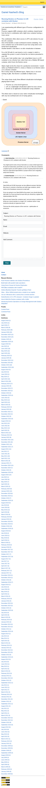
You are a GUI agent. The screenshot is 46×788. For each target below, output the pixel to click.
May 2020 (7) (5, 482)
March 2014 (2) (5, 643)
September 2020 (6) (7, 472)
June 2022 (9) (5, 425)
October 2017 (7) (6, 554)
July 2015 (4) (5, 612)
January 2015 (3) (6, 622)
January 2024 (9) (6, 386)
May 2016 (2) (5, 591)
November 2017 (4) (7, 552)
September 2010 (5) (7, 725)
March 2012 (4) (5, 692)
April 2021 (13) (5, 458)
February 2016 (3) (6, 598)
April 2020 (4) (5, 484)
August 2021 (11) (6, 449)
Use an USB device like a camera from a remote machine (17, 294)
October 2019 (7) (6, 498)
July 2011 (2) (5, 708)
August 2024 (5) (6, 369)
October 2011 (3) (6, 701)
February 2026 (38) (7, 330)
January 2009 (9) (6, 771)
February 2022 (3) (6, 435)
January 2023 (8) (6, 409)
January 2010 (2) (6, 743)
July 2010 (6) (5, 729)
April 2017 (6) (5, 566)
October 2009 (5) (6, 750)
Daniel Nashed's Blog (13, 12)
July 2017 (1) (5, 561)
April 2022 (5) (5, 430)
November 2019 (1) (7, 496)
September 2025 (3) (7, 341)
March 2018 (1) (5, 542)
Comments (4, 151)
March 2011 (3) (5, 715)
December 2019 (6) (7, 493)
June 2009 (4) (5, 760)
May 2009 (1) (5, 762)
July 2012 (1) (5, 685)
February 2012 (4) (6, 694)
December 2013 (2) (7, 650)
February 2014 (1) (6, 645)
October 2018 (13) (6, 526)
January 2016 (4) (6, 601)
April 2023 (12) (5, 402)
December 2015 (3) (7, 603)
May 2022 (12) (5, 428)
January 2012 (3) (6, 697)
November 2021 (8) (7, 442)
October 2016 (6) (6, 580)
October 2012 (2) (6, 680)
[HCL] (5, 777)
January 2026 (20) (6, 332)
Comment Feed (5, 311)
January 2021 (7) (6, 463)
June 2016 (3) (5, 589)
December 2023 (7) (7, 388)
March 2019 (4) (5, 514)
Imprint (42, 2)
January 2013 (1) (6, 675)
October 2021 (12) (6, 444)
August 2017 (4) (6, 559)
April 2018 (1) (5, 540)
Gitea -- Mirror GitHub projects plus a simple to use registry (18, 292)
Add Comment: (8, 239)
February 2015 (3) (6, 619)
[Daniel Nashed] (5, 784)
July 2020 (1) (5, 477)
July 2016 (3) (5, 587)
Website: (6, 233)
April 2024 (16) (5, 379)
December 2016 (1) (7, 575)
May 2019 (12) (5, 510)
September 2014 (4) (7, 631)
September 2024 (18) (7, 367)
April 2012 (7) (5, 689)
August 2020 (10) (6, 475)
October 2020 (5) (6, 470)
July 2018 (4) (5, 533)
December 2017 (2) (7, 549)
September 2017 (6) (7, 556)
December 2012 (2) (7, 678)
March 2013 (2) (5, 671)
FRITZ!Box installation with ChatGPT (11, 287)
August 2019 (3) (6, 503)
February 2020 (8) (6, 489)
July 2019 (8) (5, 505)
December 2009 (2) (7, 746)
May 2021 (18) (5, 456)
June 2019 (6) (5, 507)
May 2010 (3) (5, 734)
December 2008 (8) (7, 774)
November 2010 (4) (7, 720)
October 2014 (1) (6, 629)
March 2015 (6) (5, 617)
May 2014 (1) (5, 638)
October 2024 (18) (6, 365)
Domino (41, 19)
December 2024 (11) (7, 360)
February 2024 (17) (7, 383)
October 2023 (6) (6, 393)
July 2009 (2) (5, 757)
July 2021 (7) (5, 451)
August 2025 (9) (6, 344)
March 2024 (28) (6, 381)
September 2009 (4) (7, 753)
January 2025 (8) (6, 358)
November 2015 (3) (7, 605)
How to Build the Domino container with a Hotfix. (15, 299)
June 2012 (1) (5, 687)
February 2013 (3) (6, 673)
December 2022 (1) (7, 411)
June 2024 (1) (5, 374)
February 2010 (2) (6, 741)
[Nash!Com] (5, 782)
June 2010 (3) (5, 732)
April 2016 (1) (5, 594)
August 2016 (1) (6, 584)
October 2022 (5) (6, 416)
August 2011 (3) (5, 706)
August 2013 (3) (6, 659)
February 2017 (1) (6, 570)
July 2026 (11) (5, 323)
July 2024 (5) (5, 372)
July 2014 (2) (5, 636)
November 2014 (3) (7, 626)
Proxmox (36, 19)
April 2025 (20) (5, 353)
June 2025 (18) (5, 348)
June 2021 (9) (5, 453)
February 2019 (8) (6, 517)
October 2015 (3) (6, 608)
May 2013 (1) (5, 666)
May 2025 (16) (5, 351)
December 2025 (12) (7, 334)
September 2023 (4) (7, 395)
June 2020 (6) (5, 479)
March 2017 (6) (5, 568)
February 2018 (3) (6, 545)
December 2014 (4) (7, 624)
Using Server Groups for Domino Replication (14, 285)
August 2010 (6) (6, 727)
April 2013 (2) (5, 668)
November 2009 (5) (7, 748)
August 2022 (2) (6, 421)
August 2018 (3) (6, 531)
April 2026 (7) (5, 325)
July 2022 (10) (5, 423)
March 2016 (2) (5, 596)
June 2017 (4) (5, 563)
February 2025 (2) (6, 355)
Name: (5, 220)
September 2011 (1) (7, 704)
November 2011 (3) (7, 699)
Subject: (5, 213)
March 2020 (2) (5, 486)
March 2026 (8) (5, 327)
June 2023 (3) (5, 397)
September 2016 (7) (7, 582)
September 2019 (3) (7, 500)
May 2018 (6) (5, 538)
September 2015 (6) (7, 610)
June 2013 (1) (5, 664)
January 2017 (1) (6, 573)
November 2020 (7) (7, 468)
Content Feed (5, 309)
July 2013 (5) (5, 661)
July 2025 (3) (5, 346)
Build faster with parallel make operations (13, 283)
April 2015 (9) (5, 615)
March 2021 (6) (5, 460)
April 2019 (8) (5, 512)
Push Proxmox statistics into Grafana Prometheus (15, 280)
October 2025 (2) (6, 339)
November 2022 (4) (7, 414)
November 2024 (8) (7, 362)
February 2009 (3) (6, 769)
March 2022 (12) (6, 432)
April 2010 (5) (5, 736)
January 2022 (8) (6, 437)
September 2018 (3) (7, 528)
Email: (5, 226)
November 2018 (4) (7, 524)
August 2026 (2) (6, 320)
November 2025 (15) (7, 337)
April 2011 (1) (5, 713)
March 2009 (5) (5, 767)
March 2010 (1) (5, 739)
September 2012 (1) (7, 682)
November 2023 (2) (7, 390)
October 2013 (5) (6, 654)
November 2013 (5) (7, 652)
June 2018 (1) (5, 535)
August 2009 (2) (6, 755)
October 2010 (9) (6, 722)
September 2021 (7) (7, 446)
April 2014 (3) (5, 640)
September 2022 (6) (7, 418)
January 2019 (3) (6, 519)
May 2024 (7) (5, 376)
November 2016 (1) (7, 577)
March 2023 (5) (5, 404)
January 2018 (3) (6, 547)
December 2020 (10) (7, 465)
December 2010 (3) (7, 718)
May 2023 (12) (5, 400)
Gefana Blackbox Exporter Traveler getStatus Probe (16, 290)
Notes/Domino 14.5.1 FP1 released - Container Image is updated (20, 297)
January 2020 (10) (6, 491)
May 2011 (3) (5, 711)
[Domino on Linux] (5, 780)
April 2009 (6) (5, 764)
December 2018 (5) (7, 521)
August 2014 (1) (6, 633)
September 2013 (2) (7, 657)
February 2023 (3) (6, 407)
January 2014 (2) (6, 647)
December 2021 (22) (7, 439)
